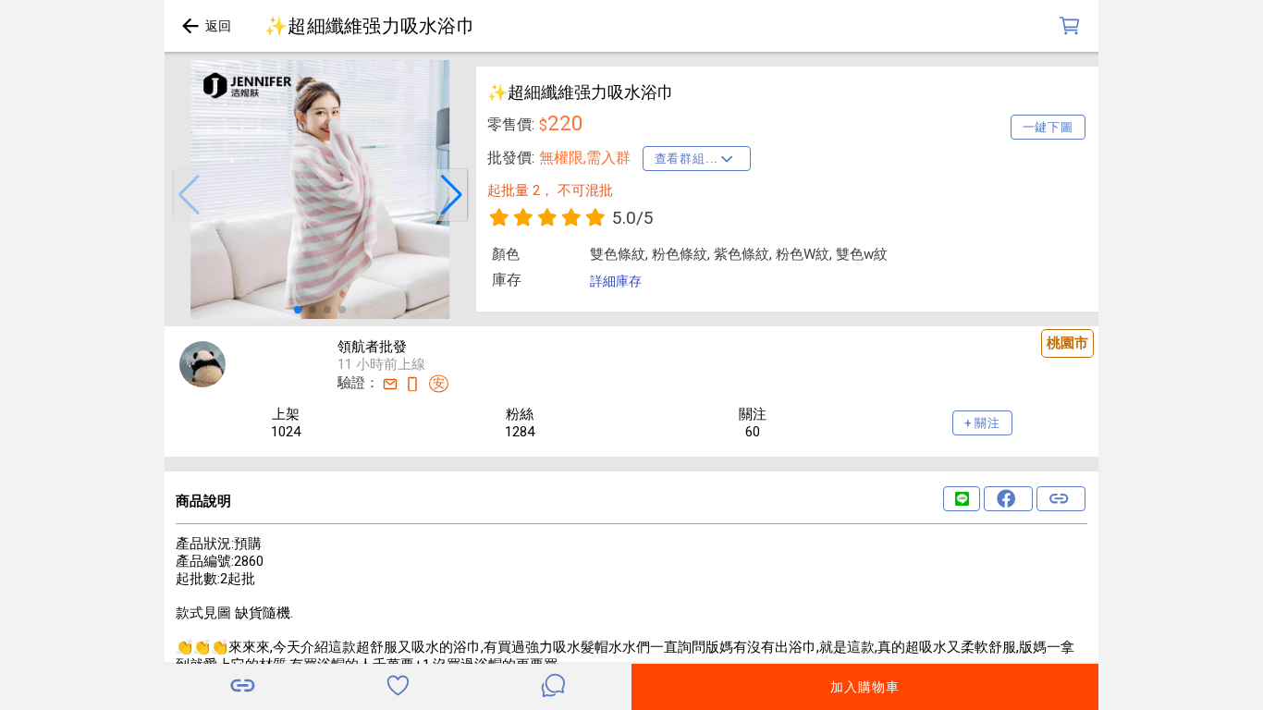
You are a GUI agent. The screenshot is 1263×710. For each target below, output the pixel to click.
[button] (188, 195)
